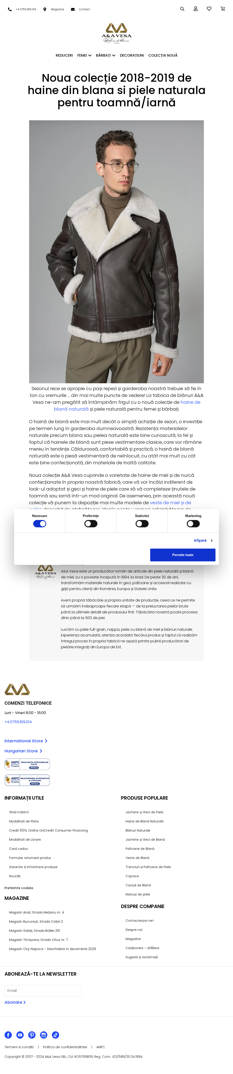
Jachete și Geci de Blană (145, 839)
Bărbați (103, 55)
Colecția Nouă (162, 55)
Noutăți (14, 876)
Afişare (200, 540)
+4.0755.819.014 (18, 722)
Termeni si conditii (19, 1047)
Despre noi (134, 929)
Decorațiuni (132, 55)
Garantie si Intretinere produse (33, 867)
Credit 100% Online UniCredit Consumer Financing (48, 830)
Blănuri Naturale (138, 830)
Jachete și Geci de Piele (144, 812)
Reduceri (64, 55)
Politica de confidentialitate (65, 1047)
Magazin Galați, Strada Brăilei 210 (34, 930)
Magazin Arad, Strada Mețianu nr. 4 (36, 912)
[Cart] (222, 8)
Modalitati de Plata (24, 821)
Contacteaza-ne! (140, 920)
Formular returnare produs (30, 858)
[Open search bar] (182, 9)
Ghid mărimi (19, 812)
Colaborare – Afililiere (142, 948)
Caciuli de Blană (138, 885)
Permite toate (182, 555)
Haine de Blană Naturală (144, 821)
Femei (82, 55)
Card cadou (18, 848)
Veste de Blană (137, 858)
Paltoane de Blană (140, 848)
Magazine (133, 939)
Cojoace (132, 876)
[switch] (90, 523)
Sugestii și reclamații (142, 957)
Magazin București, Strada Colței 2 (36, 921)
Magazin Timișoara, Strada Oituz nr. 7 (38, 939)
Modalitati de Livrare (25, 839)
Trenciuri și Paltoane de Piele (148, 867)
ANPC (100, 1047)
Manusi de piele (138, 894)
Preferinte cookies (19, 888)
